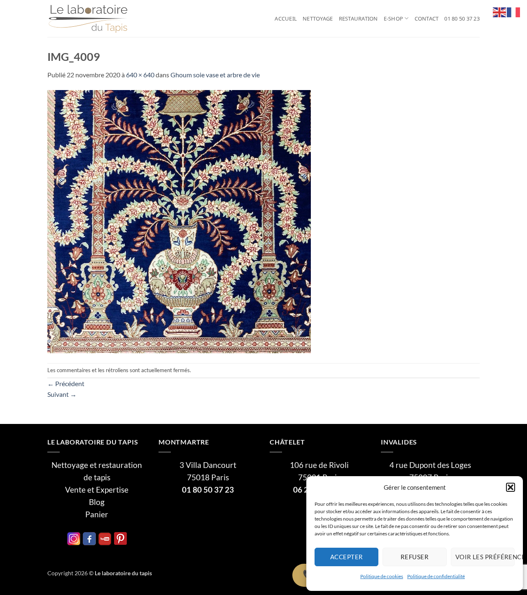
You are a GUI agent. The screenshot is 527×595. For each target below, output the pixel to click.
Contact (427, 18)
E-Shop (393, 18)
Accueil (286, 18)
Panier (96, 514)
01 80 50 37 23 (462, 18)
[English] (500, 11)
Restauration (358, 18)
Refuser (415, 556)
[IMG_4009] (179, 221)
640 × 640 (140, 75)
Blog (97, 502)
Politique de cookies (381, 576)
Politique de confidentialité (436, 576)
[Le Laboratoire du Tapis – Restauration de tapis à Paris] (88, 19)
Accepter (346, 556)
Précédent (65, 383)
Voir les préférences (485, 556)
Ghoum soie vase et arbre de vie (215, 75)
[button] (510, 487)
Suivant (62, 394)
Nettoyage (318, 18)
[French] (514, 11)
